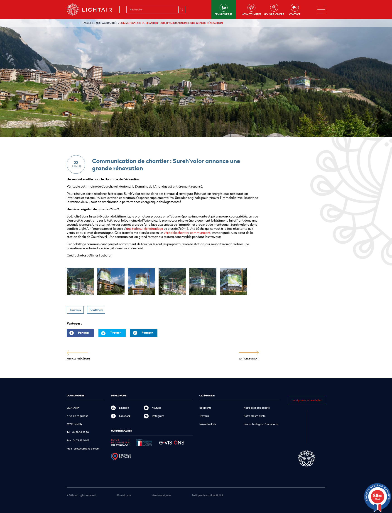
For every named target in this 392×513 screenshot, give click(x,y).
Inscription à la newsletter (306, 400)
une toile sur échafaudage (144, 228)
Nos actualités (251, 14)
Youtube (156, 407)
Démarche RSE (223, 14)
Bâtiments (205, 407)
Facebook (124, 416)
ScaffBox (96, 310)
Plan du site (124, 495)
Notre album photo (254, 416)
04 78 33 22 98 (80, 432)
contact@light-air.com (86, 448)
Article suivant (249, 358)
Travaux (75, 310)
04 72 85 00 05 (81, 440)
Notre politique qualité (257, 407)
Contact (294, 14)
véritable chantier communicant (187, 232)
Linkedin (124, 407)
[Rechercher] (181, 9)
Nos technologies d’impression (261, 424)
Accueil (88, 23)
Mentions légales (161, 495)
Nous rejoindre (274, 14)
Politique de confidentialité (207, 495)
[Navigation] (321, 9)
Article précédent (78, 358)
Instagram (158, 416)
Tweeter (115, 333)
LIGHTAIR (93, 9)
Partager (78, 334)
